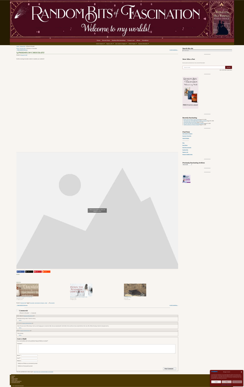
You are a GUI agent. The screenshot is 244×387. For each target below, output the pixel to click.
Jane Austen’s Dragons (120, 43)
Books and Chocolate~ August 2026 (191, 119)
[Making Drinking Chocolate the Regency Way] (96, 290)
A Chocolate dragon (128, 296)
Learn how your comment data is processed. (43, 371)
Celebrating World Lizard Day (190, 122)
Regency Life (109, 43)
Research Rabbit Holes (187, 154)
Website (19, 360)
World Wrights (132, 43)
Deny (227, 381)
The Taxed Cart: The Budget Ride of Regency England (195, 120)
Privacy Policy (229, 384)
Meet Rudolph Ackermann (22, 50)
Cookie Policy (224, 384)
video (46, 303)
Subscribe (228, 67)
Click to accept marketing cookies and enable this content (97, 210)
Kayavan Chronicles (143, 43)
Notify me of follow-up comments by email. (28, 363)
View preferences (237, 381)
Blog (183, 143)
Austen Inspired (100, 43)
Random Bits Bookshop (118, 40)
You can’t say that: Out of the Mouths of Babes (194, 123)
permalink (52, 303)
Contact (13, 376)
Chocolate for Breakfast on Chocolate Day (24, 296)
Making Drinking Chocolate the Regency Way (78, 296)
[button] (241, 372)
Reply (20, 320)
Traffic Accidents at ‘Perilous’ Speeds (191, 124)
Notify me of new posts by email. (25, 366)
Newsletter (145, 40)
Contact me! (131, 40)
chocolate (32, 303)
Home (98, 40)
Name (18, 355)
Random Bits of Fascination (19, 385)
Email (18, 358)
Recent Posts (106, 40)
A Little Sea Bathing (174, 50)
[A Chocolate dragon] (150, 290)
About (138, 40)
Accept (216, 381)
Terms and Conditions (16, 381)
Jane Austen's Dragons (39, 303)
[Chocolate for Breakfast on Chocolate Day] (42, 290)
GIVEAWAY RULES (15, 382)
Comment (19, 343)
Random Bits (22, 46)
